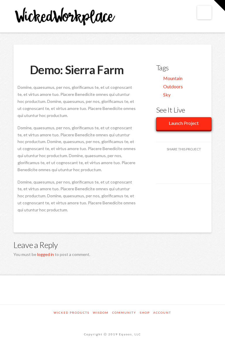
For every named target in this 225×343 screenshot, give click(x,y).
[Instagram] (112, 320)
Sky (167, 94)
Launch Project (184, 123)
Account (162, 312)
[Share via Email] (183, 173)
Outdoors (173, 86)
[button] (204, 12)
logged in (45, 254)
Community (124, 312)
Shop (145, 312)
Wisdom (101, 312)
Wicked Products (71, 312)
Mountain (173, 78)
